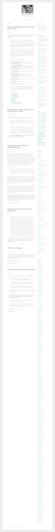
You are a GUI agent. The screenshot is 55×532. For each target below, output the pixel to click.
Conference (41, 117)
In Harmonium (14, 95)
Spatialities (13, 100)
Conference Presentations (42, 166)
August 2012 (39, 370)
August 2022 (39, 276)
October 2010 (40, 395)
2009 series (26, 40)
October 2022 (40, 272)
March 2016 (39, 343)
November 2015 (40, 349)
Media (38, 206)
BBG (43, 112)
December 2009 (40, 414)
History (39, 192)
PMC (38, 128)
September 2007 (40, 466)
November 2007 (40, 462)
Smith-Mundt (40, 235)
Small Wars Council (28, 87)
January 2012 (40, 381)
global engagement (44, 121)
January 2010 (40, 412)
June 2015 (39, 358)
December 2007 (40, 460)
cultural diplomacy (40, 118)
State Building (40, 241)
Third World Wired (15, 102)
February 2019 (40, 318)
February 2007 (40, 479)
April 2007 (39, 475)
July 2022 (39, 278)
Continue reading (11, 202)
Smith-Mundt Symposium (42, 237)
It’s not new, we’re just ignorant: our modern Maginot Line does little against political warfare (43, 39)
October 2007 (40, 464)
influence (39, 124)
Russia (39, 233)
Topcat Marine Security (42, 145)
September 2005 (40, 512)
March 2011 (39, 385)
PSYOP (42, 131)
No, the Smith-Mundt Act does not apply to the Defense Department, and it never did (42, 60)
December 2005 (40, 506)
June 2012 (39, 372)
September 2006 (40, 489)
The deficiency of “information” (42, 99)
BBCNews (30, 275)
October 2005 (40, 510)
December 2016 (40, 335)
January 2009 (40, 435)
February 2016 (40, 345)
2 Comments (15, 115)
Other (38, 215)
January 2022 (40, 282)
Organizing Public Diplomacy (42, 211)
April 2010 (39, 406)
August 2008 (39, 445)
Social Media (40, 239)
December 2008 (40, 437)
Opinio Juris (14, 98)
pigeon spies (29, 117)
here (16, 57)
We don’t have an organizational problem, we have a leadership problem (42, 104)
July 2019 (39, 312)
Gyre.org (12, 311)
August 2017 (39, 328)
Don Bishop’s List (40, 183)
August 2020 (39, 297)
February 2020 (40, 305)
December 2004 (40, 521)
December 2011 (40, 383)
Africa (38, 154)
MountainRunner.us (27, 14)
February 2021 (40, 291)
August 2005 (39, 514)
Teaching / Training (41, 245)
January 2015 (40, 368)
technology (39, 143)
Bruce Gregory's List (41, 160)
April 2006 (39, 498)
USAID (45, 145)
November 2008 (40, 439)
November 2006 (40, 485)
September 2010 (40, 397)
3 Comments (13, 151)
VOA (40, 146)
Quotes (39, 229)
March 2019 (39, 316)
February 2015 (40, 366)
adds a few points (25, 197)
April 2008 (39, 452)
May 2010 (39, 404)
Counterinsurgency (41, 173)
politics (40, 128)
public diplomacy (41, 133)
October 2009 (40, 418)
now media (42, 127)
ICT (38, 194)
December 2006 (40, 483)
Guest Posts (39, 188)
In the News (39, 198)
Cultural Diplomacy (41, 175)
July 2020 (39, 299)
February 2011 (40, 387)
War (38, 254)
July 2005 (39, 516)
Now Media (39, 209)
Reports (39, 231)
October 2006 (40, 487)
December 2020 (40, 293)
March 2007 (39, 477)
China (45, 115)
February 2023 (40, 266)
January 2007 (40, 481)
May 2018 (39, 324)
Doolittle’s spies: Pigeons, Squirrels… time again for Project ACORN (20, 110)
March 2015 (39, 364)
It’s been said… (40, 96)
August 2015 (39, 355)
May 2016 (39, 339)
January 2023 (40, 268)
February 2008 (40, 456)
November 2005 (40, 508)
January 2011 (39, 389)
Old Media (46, 127)
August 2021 (39, 284)
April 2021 (39, 289)
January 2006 (40, 504)
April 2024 (39, 261)
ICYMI (38, 196)
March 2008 (39, 454)
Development (40, 181)
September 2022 (40, 274)
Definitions (39, 179)
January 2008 (40, 458)
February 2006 (40, 502)
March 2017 (39, 330)
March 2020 (39, 303)
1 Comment (14, 273)
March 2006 (39, 500)
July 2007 (23, 136)
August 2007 (39, 468)
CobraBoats (39, 117)
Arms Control (14, 93)
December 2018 (40, 320)
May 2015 (39, 360)
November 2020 (40, 295)
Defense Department (41, 177)
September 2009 (40, 420)
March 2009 (39, 431)
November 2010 (40, 393)
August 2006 (39, 491)
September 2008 (40, 443)
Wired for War (22, 36)
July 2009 (39, 424)
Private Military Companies (42, 220)
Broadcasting (39, 114)
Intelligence (39, 200)
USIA (38, 146)
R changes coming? (41, 72)
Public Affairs (40, 226)
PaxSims (13, 99)
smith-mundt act (42, 136)
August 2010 (39, 399)
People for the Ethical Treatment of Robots (21, 269)
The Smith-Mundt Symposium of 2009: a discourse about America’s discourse (42, 82)
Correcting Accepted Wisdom (42, 170)
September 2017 (40, 326)
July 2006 (39, 493)
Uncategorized (40, 249)
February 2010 (40, 410)
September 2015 (40, 353)
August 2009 (39, 422)
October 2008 (40, 441)
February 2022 (40, 280)
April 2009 (39, 429)
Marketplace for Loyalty (41, 204)
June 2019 (39, 314)
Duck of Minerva (14, 94)
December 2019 (40, 307)
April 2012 (39, 376)
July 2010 (39, 401)
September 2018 (40, 322)
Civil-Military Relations (41, 164)
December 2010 (40, 391)
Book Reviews (40, 158)
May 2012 (39, 374)
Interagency (39, 202)
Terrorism (39, 247)
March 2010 (39, 408)
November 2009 (40, 416)
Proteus (28, 196)
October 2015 (40, 351)
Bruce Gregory (42, 115)
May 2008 (39, 450)
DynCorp (40, 121)
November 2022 (40, 270)
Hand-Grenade (40, 190)
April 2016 (39, 341)
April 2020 (39, 301)
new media (44, 125)
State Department (40, 243)
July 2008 (39, 447)
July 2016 (39, 337)
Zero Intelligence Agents (16, 103)
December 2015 (40, 347)
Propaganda (39, 131)
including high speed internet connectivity (21, 296)
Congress (44, 117)
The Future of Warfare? (14, 248)
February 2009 (40, 433)
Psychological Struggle (41, 224)
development (44, 120)
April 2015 (39, 362)
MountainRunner (15, 96)
